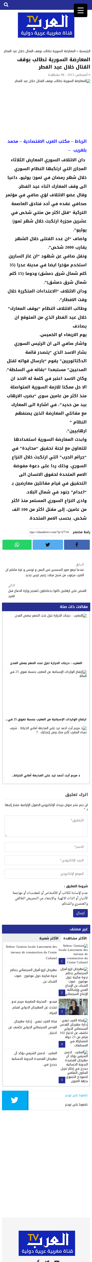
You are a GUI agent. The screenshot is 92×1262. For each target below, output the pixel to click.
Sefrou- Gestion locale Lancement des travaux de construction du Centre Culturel (31, 952)
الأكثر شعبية (48, 938)
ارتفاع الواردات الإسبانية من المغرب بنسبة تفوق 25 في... (46, 719)
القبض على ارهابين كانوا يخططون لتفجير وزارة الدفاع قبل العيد (47, 591)
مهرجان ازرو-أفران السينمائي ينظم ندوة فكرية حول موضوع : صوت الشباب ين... (33, 975)
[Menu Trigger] (80, 10)
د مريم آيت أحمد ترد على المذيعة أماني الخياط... (46, 775)
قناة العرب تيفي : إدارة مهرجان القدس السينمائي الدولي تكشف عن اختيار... (32, 1027)
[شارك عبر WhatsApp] (17, 545)
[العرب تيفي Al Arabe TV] (46, 25)
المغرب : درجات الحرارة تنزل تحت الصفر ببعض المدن (46, 663)
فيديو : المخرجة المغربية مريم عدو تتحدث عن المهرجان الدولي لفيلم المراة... (34, 1007)
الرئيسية (84, 51)
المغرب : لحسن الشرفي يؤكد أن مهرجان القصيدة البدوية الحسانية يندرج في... (34, 1059)
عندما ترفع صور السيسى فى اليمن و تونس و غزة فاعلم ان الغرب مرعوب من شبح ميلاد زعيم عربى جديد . (44, 570)
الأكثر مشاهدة (75, 938)
